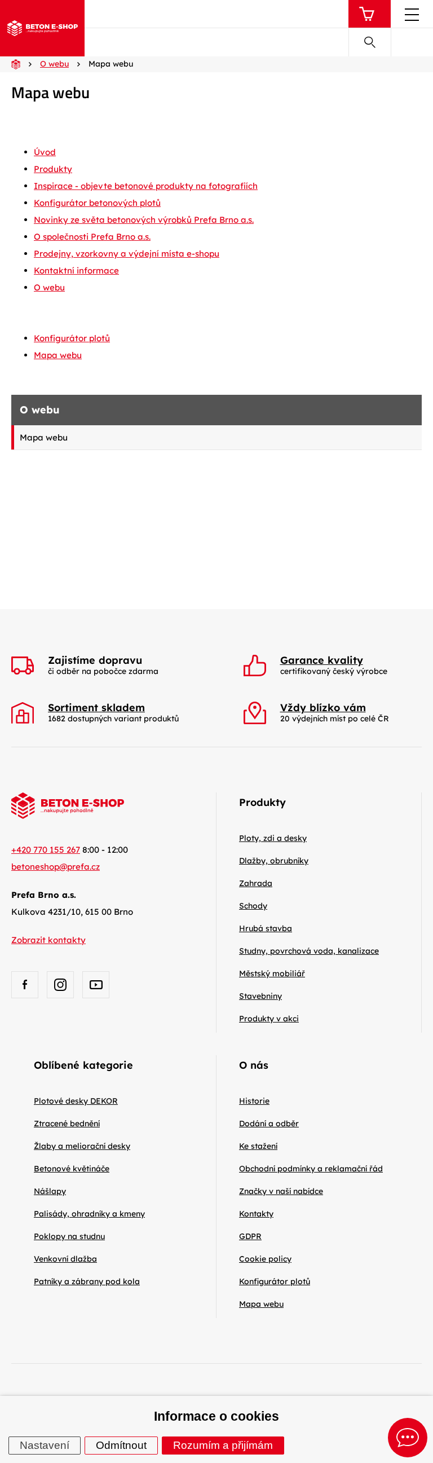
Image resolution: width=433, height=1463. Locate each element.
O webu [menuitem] (49, 287)
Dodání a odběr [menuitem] (269, 1123)
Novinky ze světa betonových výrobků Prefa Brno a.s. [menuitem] (144, 219)
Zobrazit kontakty (48, 940)
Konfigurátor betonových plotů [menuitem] (97, 202)
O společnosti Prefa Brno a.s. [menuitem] (92, 236)
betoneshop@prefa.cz (55, 866)
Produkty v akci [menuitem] (269, 1018)
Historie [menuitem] (254, 1101)
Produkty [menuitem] (53, 169)
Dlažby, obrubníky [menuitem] (273, 861)
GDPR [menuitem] (250, 1236)
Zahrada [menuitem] (255, 883)
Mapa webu (58, 355)
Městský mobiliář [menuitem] (272, 973)
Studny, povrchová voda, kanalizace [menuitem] (309, 951)
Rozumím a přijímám (223, 1445)
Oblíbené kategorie (83, 1065)
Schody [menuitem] (253, 906)
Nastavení (44, 1445)
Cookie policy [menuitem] (265, 1259)
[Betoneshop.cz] (42, 28)
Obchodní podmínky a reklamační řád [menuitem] (311, 1169)
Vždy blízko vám (323, 708)
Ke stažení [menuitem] (258, 1146)
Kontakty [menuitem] (256, 1214)
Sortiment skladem (96, 708)
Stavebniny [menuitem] (260, 996)
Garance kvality (321, 660)
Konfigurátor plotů (72, 338)
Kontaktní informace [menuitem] (76, 270)
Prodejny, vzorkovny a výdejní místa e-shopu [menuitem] (126, 253)
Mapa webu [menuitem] (44, 437)
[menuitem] (76, 1101)
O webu (40, 409)
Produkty (262, 802)
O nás (253, 1065)
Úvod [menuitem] (45, 152)
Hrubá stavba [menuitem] (265, 928)
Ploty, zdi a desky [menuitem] (273, 838)
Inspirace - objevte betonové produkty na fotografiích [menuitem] (146, 185)
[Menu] (412, 17)
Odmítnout (121, 1445)
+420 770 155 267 (45, 849)
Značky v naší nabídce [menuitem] (281, 1191)
